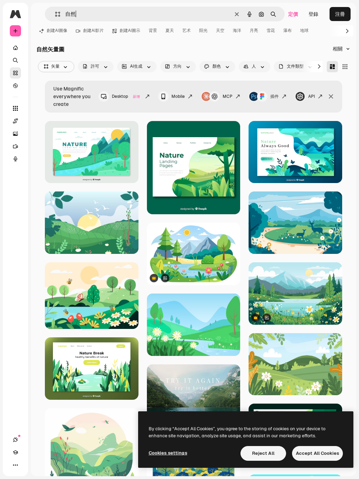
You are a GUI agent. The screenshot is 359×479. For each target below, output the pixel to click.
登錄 (313, 14)
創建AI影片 (93, 30)
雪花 (270, 30)
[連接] (15, 439)
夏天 (169, 30)
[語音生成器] (15, 158)
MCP (227, 96)
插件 (274, 96)
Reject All (263, 453)
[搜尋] (15, 60)
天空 (220, 30)
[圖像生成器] (15, 133)
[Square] (345, 66)
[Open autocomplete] (55, 14)
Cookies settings (168, 453)
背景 (153, 30)
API (311, 96)
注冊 (340, 14)
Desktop (126, 96)
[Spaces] (15, 121)
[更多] (15, 465)
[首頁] (15, 47)
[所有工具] (15, 108)
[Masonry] (332, 66)
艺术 (186, 30)
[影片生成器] (15, 146)
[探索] (15, 85)
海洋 (237, 30)
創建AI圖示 (130, 30)
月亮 (254, 30)
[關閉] (331, 96)
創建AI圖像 (57, 30)
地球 (304, 30)
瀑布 (287, 30)
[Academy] (15, 452)
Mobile (178, 96)
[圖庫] (15, 73)
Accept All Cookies (317, 453)
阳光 (203, 30)
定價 (293, 14)
